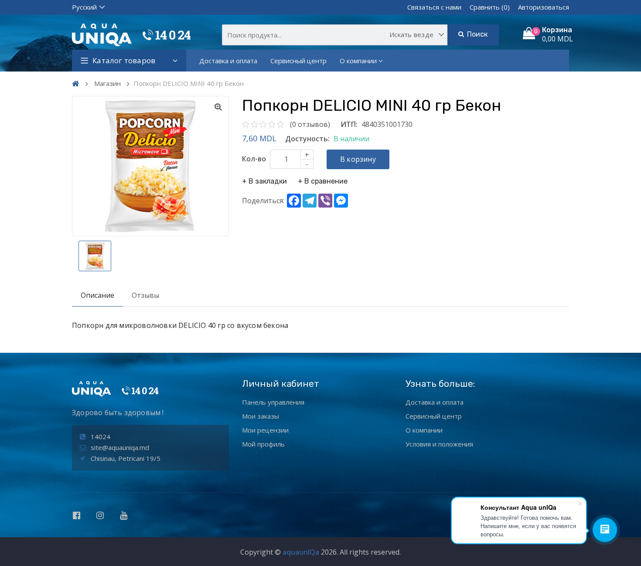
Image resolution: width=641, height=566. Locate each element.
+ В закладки (264, 181)
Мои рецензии (265, 430)
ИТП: (349, 124)
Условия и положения (439, 444)
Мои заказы (260, 416)
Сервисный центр (298, 60)
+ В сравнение (323, 181)
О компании (358, 60)
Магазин (107, 83)
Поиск (476, 34)
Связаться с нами (434, 7)
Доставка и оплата (228, 60)
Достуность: (307, 138)
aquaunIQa (301, 552)
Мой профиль (263, 444)
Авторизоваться (543, 7)
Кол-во (254, 159)
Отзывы (145, 295)
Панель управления (273, 402)
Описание (97, 295)
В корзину (358, 159)
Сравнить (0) (490, 7)
